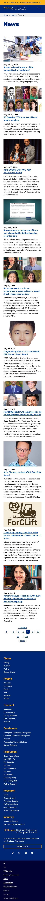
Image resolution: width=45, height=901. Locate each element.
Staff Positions (9, 719)
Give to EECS (22, 846)
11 (18, 637)
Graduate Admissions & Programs (16, 736)
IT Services (8, 775)
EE (4, 863)
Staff (5, 692)
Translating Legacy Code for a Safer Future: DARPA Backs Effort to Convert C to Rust (22, 535)
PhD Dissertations (10, 804)
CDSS (5, 879)
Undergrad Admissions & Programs (17, 733)
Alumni (6, 698)
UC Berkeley (8, 871)
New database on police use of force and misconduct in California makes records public (20, 233)
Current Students (10, 745)
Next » (23, 641)
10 (38, 632)
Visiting (6, 669)
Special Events (9, 672)
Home (5, 15)
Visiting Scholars (9, 784)
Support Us (7, 709)
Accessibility (8, 883)
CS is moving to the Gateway (27, 2)
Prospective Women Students (15, 742)
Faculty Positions (10, 715)
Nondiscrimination (10, 886)
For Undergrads (9, 768)
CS (4, 867)
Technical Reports (10, 801)
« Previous (23, 628)
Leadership (7, 686)
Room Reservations (11, 756)
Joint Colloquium (9, 807)
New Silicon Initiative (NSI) (14, 824)
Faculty (6, 689)
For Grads (7, 765)
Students (7, 695)
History (6, 663)
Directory (7, 683)
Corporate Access (10, 821)
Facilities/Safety (9, 778)
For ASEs (7, 771)
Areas (5, 795)
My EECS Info (9, 759)
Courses (6, 739)
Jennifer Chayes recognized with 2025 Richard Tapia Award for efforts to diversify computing (22, 599)
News (13, 15)
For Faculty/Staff (10, 781)
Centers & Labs (9, 798)
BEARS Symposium (11, 810)
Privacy (6, 890)
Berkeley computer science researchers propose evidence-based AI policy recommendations (21, 291)
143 (26, 637)
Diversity (6, 666)
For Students (8, 762)
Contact (6, 722)
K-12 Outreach (9, 712)
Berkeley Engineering (11, 875)
